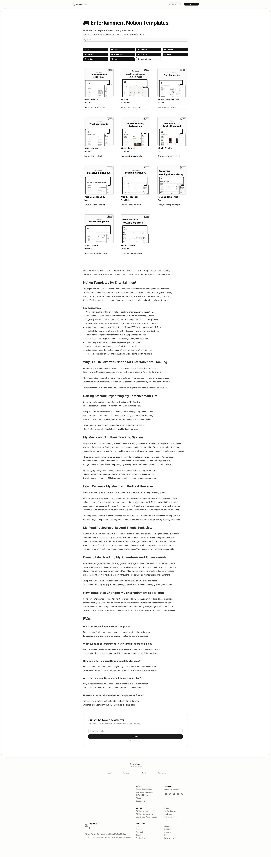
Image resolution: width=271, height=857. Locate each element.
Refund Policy (120, 834)
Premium (139, 829)
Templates (126, 773)
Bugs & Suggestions (144, 789)
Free (138, 826)
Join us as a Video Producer (147, 817)
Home (109, 773)
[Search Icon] (174, 4)
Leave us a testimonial (144, 792)
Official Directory (142, 795)
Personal (139, 832)
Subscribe (135, 736)
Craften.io (168, 814)
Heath (166, 835)
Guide (144, 773)
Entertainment (170, 838)
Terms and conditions (105, 834)
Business (167, 829)
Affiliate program (142, 811)
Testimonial (162, 773)
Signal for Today (170, 817)
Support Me (140, 801)
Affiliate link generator (145, 814)
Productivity (141, 838)
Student (167, 832)
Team (138, 835)
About (138, 798)
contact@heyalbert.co (173, 789)
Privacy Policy (90, 834)
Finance (167, 826)
